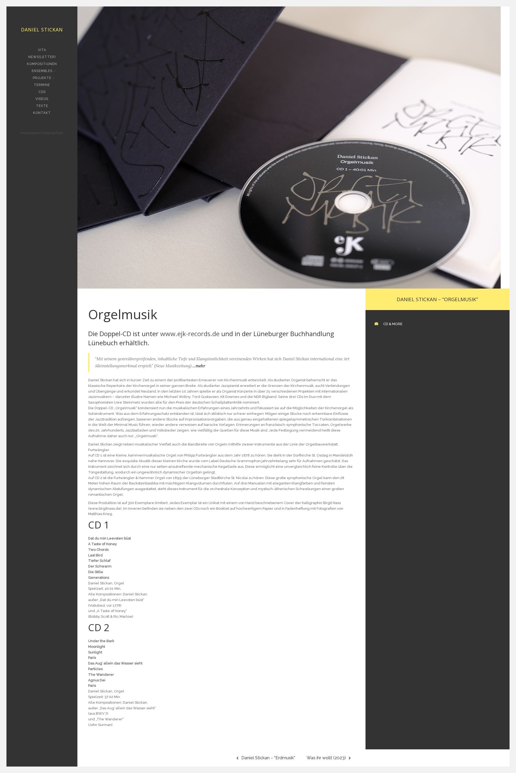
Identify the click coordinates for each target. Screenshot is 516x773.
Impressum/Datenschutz (42, 133)
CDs (42, 92)
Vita (42, 50)
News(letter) (42, 57)
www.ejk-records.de (190, 333)
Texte (42, 106)
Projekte (42, 78)
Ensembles (42, 71)
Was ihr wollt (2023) (326, 757)
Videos (41, 99)
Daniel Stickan (42, 29)
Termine (42, 85)
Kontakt (42, 113)
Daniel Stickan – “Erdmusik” (268, 757)
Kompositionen (42, 64)
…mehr (198, 365)
